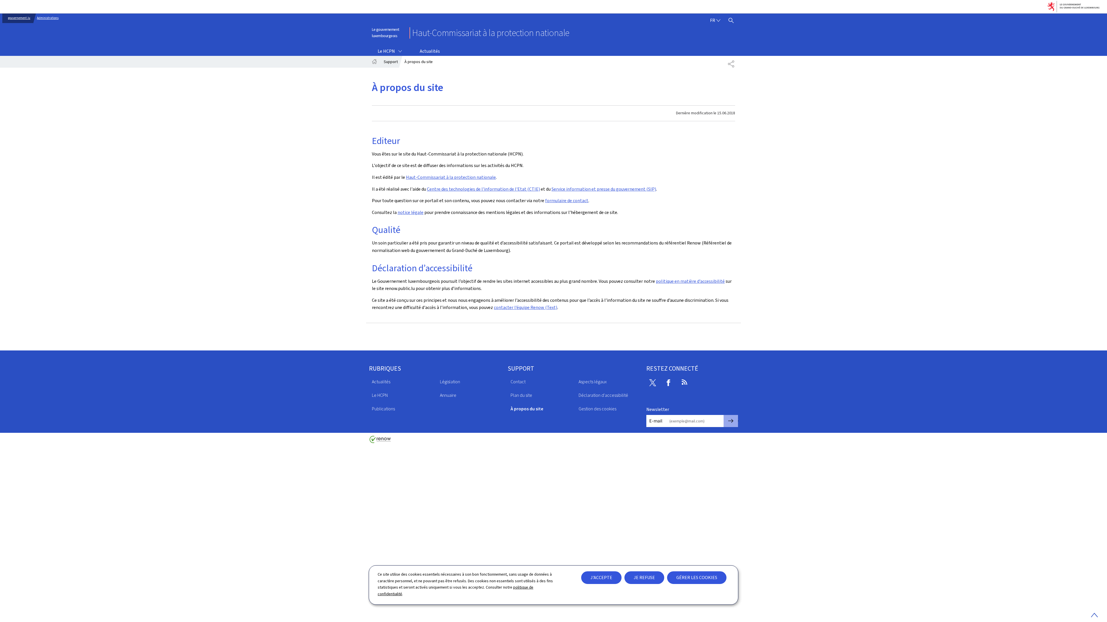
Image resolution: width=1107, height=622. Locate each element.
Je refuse (644, 577)
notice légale (410, 212)
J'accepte (601, 577)
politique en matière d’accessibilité (690, 281)
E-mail (655, 421)
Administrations (48, 18)
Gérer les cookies (696, 577)
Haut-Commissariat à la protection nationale (451, 177)
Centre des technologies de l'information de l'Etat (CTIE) (483, 189)
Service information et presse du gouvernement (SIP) (603, 189)
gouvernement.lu (19, 18)
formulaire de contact (566, 201)
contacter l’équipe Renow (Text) (525, 307)
